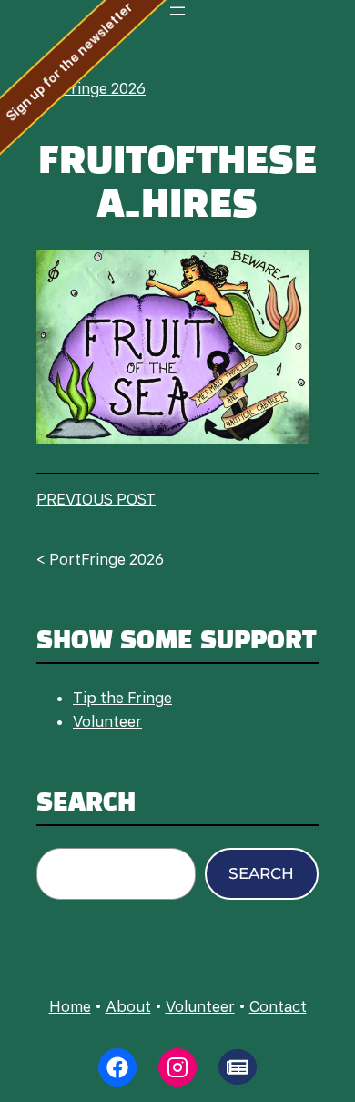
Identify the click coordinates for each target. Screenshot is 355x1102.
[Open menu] (177, 11)
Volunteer (107, 721)
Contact (278, 1006)
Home (70, 1006)
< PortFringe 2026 (82, 88)
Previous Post (96, 499)
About (128, 1006)
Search (261, 873)
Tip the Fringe (122, 698)
